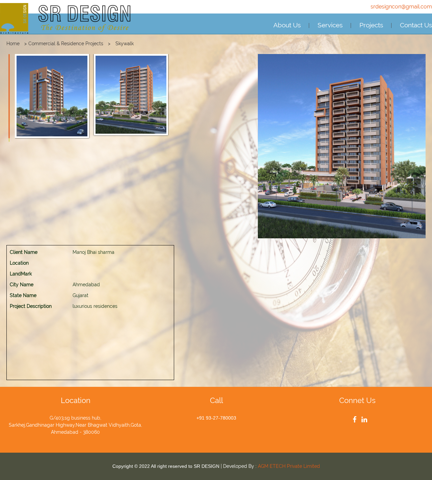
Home (13, 43)
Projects (371, 25)
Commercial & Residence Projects (65, 43)
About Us (287, 25)
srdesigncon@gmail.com (401, 6)
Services (330, 25)
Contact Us (416, 25)
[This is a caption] (52, 96)
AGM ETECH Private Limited (289, 466)
